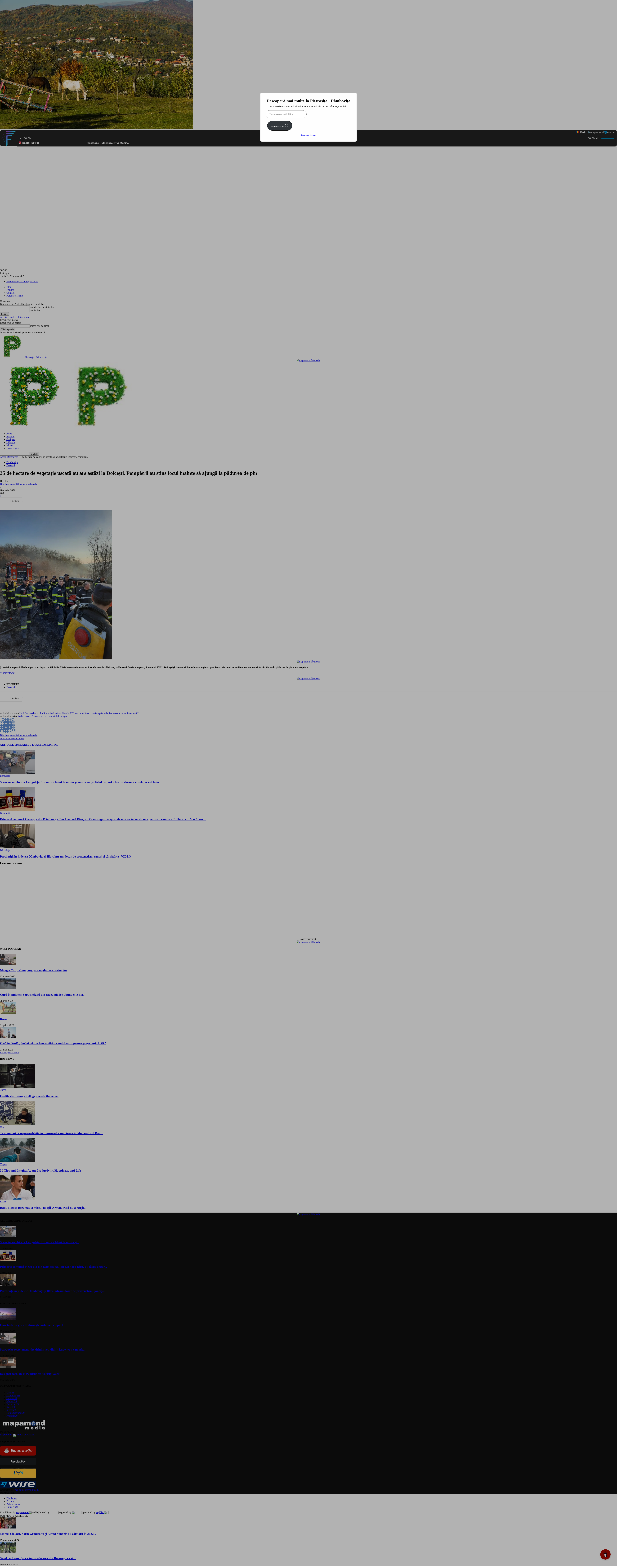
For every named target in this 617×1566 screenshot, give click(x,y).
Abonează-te (278, 126)
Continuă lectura (308, 135)
